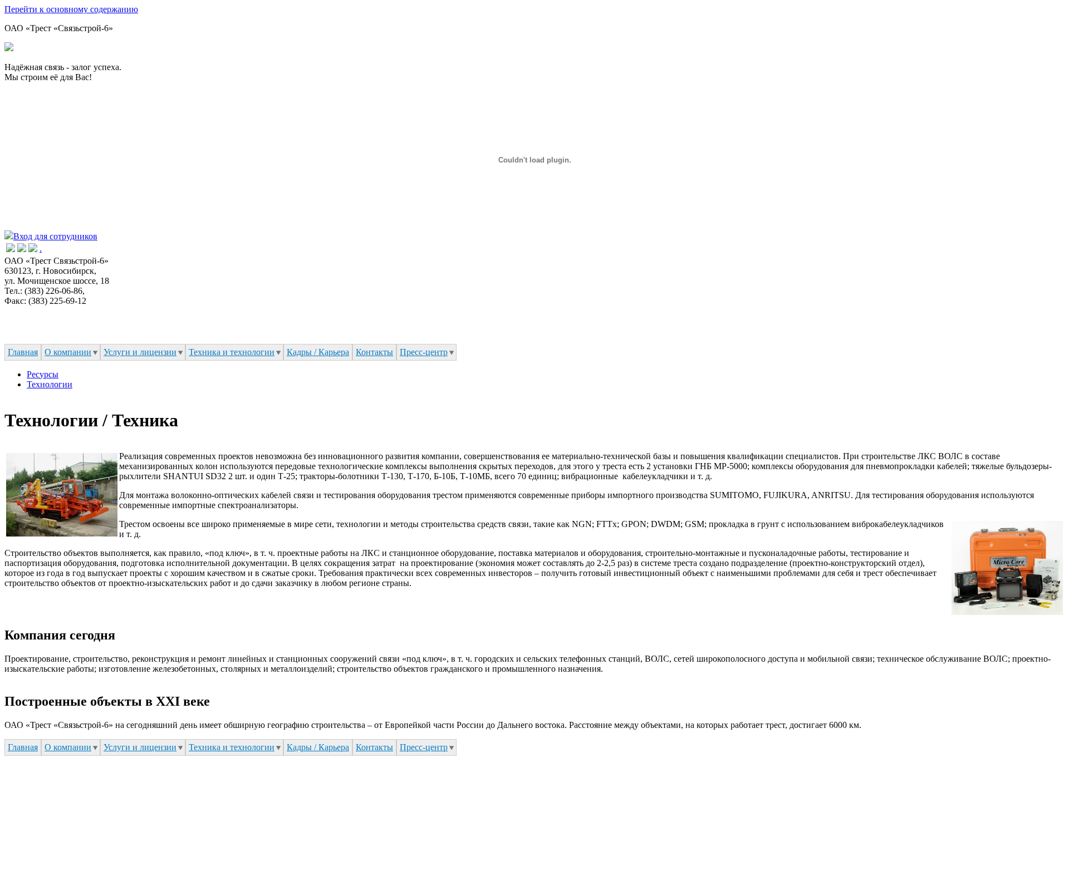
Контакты (374, 352)
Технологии (49, 384)
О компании (68, 352)
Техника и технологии (231, 352)
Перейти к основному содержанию (71, 9)
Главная (23, 352)
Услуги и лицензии (140, 352)
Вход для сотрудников (55, 236)
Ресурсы (42, 374)
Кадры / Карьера (318, 352)
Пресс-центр (424, 352)
